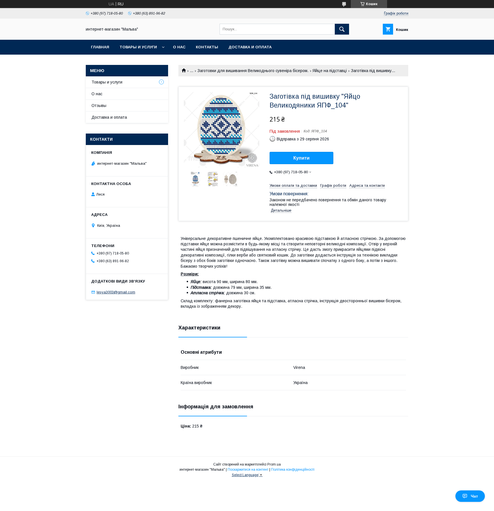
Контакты (207, 47)
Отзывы (98, 105)
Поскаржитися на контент (248, 470)
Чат (474, 496)
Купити (301, 158)
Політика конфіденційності (292, 470)
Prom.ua (274, 464)
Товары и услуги (138, 47)
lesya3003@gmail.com (116, 292)
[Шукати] (342, 29)
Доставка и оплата (250, 47)
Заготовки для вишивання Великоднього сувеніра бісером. (253, 70)
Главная (100, 47)
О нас (179, 47)
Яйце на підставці (329, 70)
